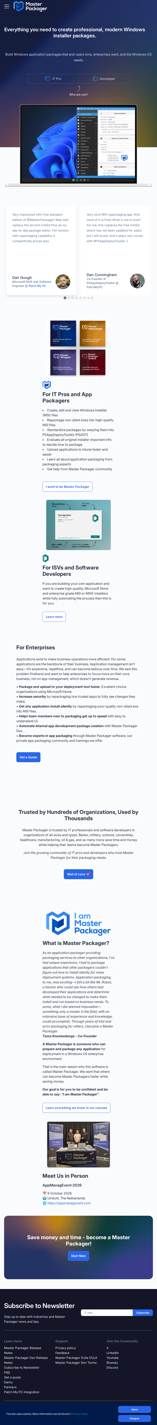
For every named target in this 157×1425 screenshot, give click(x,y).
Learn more (54, 617)
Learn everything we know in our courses (76, 1108)
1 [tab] (65, 297)
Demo (8, 1382)
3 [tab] (72, 297)
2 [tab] (68, 297)
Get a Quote (28, 757)
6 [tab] (84, 297)
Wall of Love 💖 (78, 874)
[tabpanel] (41, 250)
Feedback (62, 1353)
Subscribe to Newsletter (21, 1367)
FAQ (7, 1372)
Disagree (134, 1418)
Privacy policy (65, 1348)
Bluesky (112, 1363)
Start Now (78, 1256)
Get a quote (12, 1377)
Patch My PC (37, 285)
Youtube (113, 1358)
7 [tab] (88, 297)
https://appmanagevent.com (69, 1203)
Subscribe (142, 1312)
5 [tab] (80, 297)
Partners (10, 1387)
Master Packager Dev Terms (76, 1363)
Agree (134, 1409)
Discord (112, 1367)
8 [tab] (92, 297)
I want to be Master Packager (67, 487)
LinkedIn (113, 1353)
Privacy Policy (79, 1413)
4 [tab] (76, 297)
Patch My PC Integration (21, 1392)
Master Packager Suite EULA (76, 1358)
